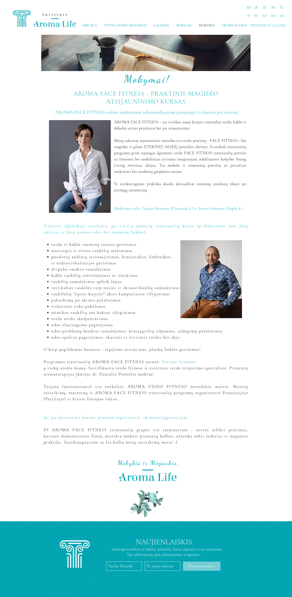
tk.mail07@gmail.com (165, 417)
